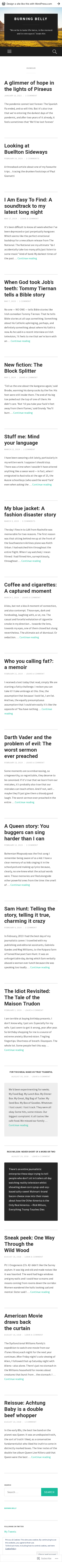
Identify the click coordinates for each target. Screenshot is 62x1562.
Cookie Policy (10, 1548)
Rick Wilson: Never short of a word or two (31, 1151)
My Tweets (10, 1531)
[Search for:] (31, 1492)
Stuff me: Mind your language (22, 440)
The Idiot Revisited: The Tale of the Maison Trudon (27, 997)
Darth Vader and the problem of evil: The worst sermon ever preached (28, 746)
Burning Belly (31, 19)
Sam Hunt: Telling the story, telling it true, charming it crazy (29, 915)
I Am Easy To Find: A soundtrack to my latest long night (28, 206)
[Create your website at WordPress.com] (31, 3)
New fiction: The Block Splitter (23, 368)
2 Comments (32, 158)
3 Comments (28, 521)
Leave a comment (29, 218)
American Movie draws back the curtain (23, 1322)
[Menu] (9, 51)
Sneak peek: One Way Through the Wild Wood (29, 1244)
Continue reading (27, 258)
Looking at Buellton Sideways (25, 149)
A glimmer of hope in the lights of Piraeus (29, 86)
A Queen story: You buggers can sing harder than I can (26, 832)
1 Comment (31, 95)
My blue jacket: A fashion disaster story (30, 511)
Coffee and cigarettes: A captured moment (30, 588)
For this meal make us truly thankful (31, 1072)
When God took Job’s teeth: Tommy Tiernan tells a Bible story (30, 288)
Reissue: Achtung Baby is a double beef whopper (24, 1409)
